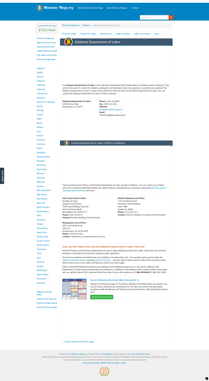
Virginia (40, 266)
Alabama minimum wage (73, 260)
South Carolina (43, 241)
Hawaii (40, 114)
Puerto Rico (42, 232)
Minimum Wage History (47, 303)
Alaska (40, 72)
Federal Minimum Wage (47, 26)
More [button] (157, 34)
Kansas (40, 135)
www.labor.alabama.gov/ (110, 109)
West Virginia (43, 274)
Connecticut (42, 93)
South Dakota (43, 245)
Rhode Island (42, 237)
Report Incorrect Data (46, 42)
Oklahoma (41, 220)
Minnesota (41, 165)
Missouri (40, 173)
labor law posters (158, 188)
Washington (42, 270)
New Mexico (42, 199)
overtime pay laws (103, 260)
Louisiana (41, 144)
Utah (39, 258)
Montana (41, 178)
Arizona (40, 77)
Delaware (41, 98)
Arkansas (41, 81)
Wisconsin (41, 279)
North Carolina (43, 207)
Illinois (39, 123)
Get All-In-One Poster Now (102, 297)
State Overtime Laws (46, 47)
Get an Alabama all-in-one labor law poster (114, 280)
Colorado (41, 89)
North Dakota (43, 211)
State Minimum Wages (117, 8)
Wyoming (41, 283)
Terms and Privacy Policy (139, 354)
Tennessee (41, 249)
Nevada (40, 186)
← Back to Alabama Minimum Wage (78, 342)
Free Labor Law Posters (47, 55)
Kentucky (41, 140)
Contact (135, 8)
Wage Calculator (123, 34)
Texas (39, 253)
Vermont (40, 262)
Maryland (41, 152)
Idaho (39, 119)
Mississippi (41, 169)
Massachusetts (43, 157)
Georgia (40, 110)
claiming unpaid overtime (73, 190)
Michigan (41, 161)
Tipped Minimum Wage (47, 51)
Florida (40, 106)
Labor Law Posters (142, 34)
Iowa (39, 131)
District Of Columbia (46, 102)
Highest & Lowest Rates (44, 293)
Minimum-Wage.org (45, 38)
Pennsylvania (42, 228)
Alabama (41, 68)
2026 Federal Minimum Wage (90, 8)
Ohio (39, 215)
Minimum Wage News (46, 59)
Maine (39, 148)
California (41, 85)
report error (2, 176)
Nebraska (41, 182)
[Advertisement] (116, 65)
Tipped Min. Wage (88, 34)
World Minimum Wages (47, 307)
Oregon (40, 224)
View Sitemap (107, 354)
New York (41, 203)
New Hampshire (43, 190)
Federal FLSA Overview (46, 299)
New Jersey (42, 194)
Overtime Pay (106, 34)
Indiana (40, 127)
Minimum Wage (69, 34)
